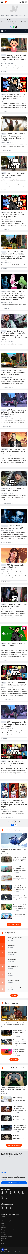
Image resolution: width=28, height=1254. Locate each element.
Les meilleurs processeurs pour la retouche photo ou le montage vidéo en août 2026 (19, 1137)
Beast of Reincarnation (13, 966)
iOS (18, 21)
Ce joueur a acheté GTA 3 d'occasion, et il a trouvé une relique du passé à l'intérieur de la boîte (13, 58)
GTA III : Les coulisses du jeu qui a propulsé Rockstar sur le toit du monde (13, 724)
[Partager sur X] (16, 27)
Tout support (4, 21)
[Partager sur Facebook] (11, 27)
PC (8, 21)
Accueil (2, 15)
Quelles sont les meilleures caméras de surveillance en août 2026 (19, 1098)
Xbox (14, 23)
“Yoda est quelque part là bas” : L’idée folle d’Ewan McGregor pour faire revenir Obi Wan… (19, 859)
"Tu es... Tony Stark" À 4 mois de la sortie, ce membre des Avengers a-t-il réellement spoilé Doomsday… (20, 906)
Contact (3, 1216)
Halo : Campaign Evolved (14, 987)
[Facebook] (2, 1192)
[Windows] (10, 1207)
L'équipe (3, 1219)
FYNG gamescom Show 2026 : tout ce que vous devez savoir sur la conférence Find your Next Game (20, 916)
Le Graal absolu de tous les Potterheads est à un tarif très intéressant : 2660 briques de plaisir (19, 887)
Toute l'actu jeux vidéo (14, 924)
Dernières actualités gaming (11, 15)
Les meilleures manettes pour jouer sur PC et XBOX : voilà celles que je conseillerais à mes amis (13, 1089)
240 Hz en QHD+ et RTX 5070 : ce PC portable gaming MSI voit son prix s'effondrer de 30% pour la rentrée (20, 1051)
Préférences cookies (6, 1236)
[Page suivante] (15, 821)
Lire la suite (4, 1179)
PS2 (25, 21)
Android (21, 21)
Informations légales (6, 1221)
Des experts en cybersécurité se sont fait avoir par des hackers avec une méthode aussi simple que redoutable (19, 878)
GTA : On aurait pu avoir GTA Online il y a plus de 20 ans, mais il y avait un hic (12, 215)
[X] (6, 1192)
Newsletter (4, 1238)
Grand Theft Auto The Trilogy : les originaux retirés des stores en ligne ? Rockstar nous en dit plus (14, 804)
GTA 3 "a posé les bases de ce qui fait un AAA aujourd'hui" (13, 684)
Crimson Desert (12, 959)
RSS (2, 1241)
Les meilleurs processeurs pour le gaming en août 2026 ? (19, 1117)
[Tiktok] (22, 1192)
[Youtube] (14, 1192)
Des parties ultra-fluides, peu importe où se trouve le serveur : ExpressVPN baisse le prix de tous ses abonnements (19, 1041)
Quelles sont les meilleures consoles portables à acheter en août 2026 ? (19, 1108)
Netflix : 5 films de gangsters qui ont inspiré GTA (12, 527)
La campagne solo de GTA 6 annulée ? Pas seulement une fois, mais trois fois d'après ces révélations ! (14, 137)
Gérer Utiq (3, 1234)
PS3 (13, 21)
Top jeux (14, 995)
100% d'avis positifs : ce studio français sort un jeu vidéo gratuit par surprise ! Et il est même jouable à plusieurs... (20, 897)
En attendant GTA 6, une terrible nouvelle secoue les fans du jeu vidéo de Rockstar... (13, 96)
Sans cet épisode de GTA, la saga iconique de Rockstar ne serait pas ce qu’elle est (13, 373)
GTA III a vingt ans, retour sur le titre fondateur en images (13, 762)
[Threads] (2, 1197)
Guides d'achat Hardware (14, 1145)
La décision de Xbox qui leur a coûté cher (13, 645)
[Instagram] (10, 1192)
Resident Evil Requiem (13, 980)
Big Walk (10, 973)
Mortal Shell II (11, 945)
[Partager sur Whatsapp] (14, 27)
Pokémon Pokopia (12, 952)
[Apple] (6, 1207)
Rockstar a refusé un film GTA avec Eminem (12, 490)
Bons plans (14, 1059)
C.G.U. (2, 1223)
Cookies (3, 1232)
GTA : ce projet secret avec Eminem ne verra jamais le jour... (13, 451)
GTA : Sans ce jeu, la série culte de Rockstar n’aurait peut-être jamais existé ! (13, 412)
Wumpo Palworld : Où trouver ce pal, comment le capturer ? (13, 850)
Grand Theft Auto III (22, 15)
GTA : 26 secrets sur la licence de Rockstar (12, 566)
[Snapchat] (6, 1197)
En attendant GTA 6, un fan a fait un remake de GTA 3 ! (14, 605)
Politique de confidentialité (8, 1230)
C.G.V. (2, 1225)
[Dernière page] (19, 821)
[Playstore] (2, 1207)
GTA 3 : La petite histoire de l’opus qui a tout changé (13, 174)
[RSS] (18, 1192)
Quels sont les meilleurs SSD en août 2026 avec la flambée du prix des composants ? (19, 1127)
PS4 (11, 21)
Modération (4, 1227)
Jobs (2, 1243)
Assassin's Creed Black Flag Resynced (15, 938)
